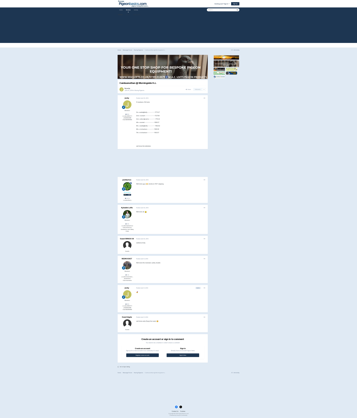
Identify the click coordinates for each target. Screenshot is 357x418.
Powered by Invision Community (178, 415)
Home (121, 10)
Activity (136, 10)
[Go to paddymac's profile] (127, 186)
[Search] (237, 9)
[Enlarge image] (147, 184)
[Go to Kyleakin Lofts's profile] (127, 214)
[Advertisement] (178, 30)
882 (128, 114)
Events (128, 14)
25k (128, 224)
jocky (128, 88)
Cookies (182, 411)
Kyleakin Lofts (127, 208)
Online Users (137, 14)
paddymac (126, 180)
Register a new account (142, 355)
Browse (128, 10)
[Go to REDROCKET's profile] (127, 265)
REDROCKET (127, 259)
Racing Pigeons (139, 90)
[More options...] (204, 98)
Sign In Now (183, 355)
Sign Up (235, 3)
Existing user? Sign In (222, 4)
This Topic (230, 10)
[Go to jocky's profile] (121, 89)
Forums (120, 14)
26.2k (128, 198)
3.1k (128, 275)
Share (189, 89)
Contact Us (175, 411)
